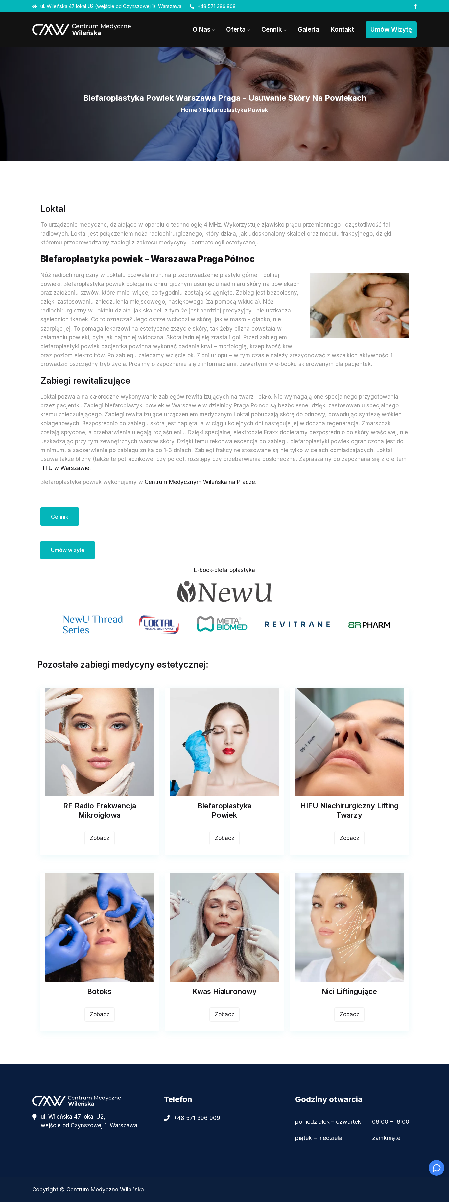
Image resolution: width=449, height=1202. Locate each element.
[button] (356, 1130)
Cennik (271, 29)
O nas (201, 29)
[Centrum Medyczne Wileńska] (93, 29)
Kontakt (342, 29)
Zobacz (99, 838)
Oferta (236, 29)
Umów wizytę (391, 29)
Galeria (308, 29)
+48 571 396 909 (216, 6)
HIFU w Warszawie (64, 468)
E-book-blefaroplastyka (224, 570)
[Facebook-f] (415, 6)
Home (189, 110)
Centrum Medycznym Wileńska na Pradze (200, 482)
